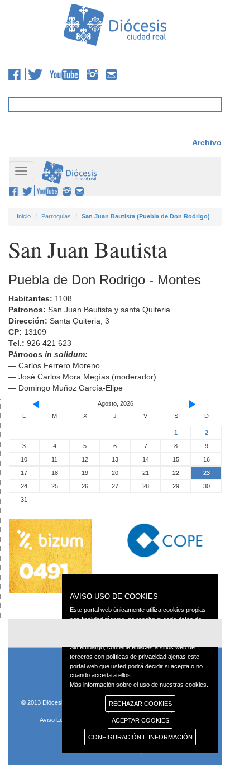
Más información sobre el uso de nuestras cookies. (139, 684)
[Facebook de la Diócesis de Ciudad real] (17, 74)
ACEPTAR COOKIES (140, 720)
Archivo (207, 142)
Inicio (24, 216)
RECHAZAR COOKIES (140, 703)
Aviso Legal (55, 719)
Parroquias (56, 216)
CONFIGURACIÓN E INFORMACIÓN (140, 737)
